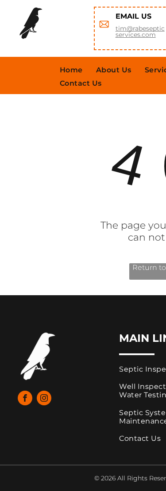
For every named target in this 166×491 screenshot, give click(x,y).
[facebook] (25, 399)
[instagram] (44, 399)
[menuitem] (71, 69)
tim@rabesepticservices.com (140, 31)
